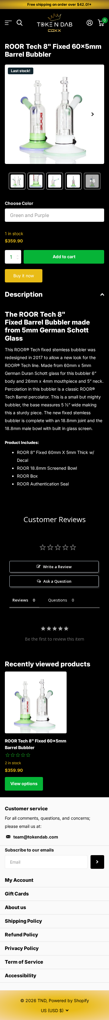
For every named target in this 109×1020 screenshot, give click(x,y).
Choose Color (19, 203)
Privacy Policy (22, 948)
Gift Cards (17, 894)
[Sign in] (89, 22)
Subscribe (97, 862)
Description (24, 294)
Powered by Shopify (69, 1000)
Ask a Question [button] (57, 581)
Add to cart (64, 256)
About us (15, 907)
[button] (92, 114)
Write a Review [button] (57, 566)
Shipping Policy (23, 921)
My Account (19, 880)
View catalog (8, 22)
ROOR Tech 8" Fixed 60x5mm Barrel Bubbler (35, 744)
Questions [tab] (57, 600)
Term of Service (24, 962)
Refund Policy (21, 935)
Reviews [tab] (20, 600)
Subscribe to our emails (29, 849)
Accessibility (20, 975)
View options (24, 783)
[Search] (19, 23)
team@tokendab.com (35, 836)
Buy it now (23, 275)
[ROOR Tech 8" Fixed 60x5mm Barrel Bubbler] (36, 702)
